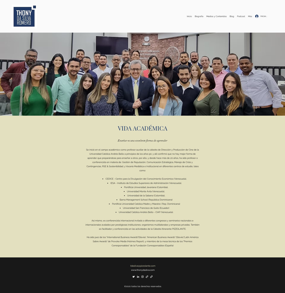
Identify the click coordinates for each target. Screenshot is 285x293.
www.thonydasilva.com (143, 270)
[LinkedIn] (138, 276)
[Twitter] (133, 276)
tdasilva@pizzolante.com (142, 266)
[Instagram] (142, 276)
